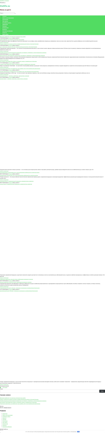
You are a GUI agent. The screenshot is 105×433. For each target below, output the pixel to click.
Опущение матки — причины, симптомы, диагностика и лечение (14, 76)
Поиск (1, 389)
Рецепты (4, 29)
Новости (4, 32)
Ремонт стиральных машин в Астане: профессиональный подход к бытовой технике (19, 44)
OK (78, 431)
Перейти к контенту (4, 0)
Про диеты (5, 21)
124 (3, 387)
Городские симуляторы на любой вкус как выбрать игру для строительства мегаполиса (20, 68)
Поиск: (1, 13)
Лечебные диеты (6, 22)
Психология (5, 27)
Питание (4, 26)
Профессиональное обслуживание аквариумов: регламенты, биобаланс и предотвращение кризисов (23, 52)
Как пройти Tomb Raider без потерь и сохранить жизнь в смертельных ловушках (18, 61)
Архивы (2, 407)
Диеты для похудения (8, 18)
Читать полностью (4, 42)
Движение (5, 24)
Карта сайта (5, 34)
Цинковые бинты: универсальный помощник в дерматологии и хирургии (16, 181)
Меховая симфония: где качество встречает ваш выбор (13, 36)
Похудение (5, 19)
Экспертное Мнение (7, 31)
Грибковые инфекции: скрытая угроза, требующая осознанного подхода (16, 279)
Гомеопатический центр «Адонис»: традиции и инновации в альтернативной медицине (19, 288)
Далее (5, 387)
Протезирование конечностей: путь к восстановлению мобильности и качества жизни (19, 172)
